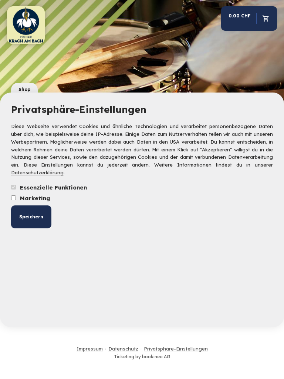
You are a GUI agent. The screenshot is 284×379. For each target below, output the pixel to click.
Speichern (31, 216)
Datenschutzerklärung (37, 172)
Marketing (34, 198)
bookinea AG (156, 356)
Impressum (90, 349)
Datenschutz (123, 349)
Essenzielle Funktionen (52, 187)
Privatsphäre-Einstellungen (176, 349)
